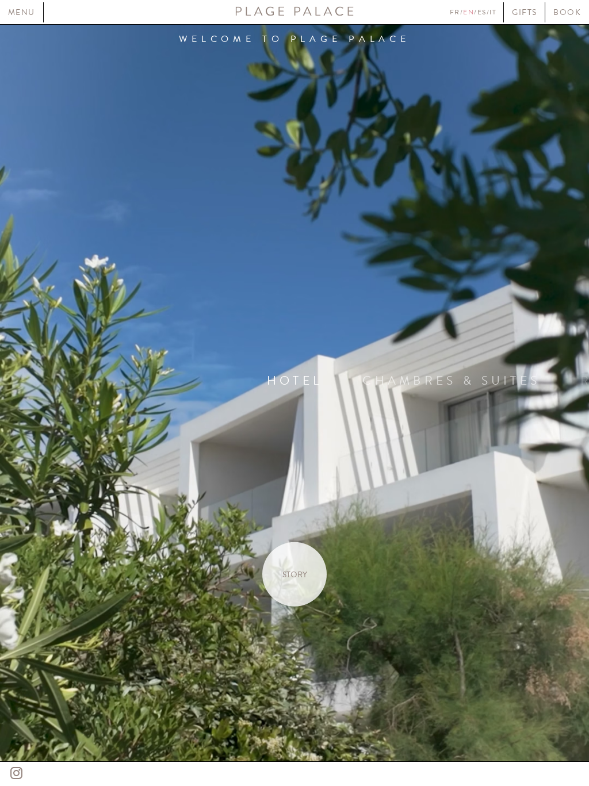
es (482, 12)
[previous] (147, 393)
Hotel (295, 380)
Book (567, 12)
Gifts (524, 12)
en (468, 12)
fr (455, 12)
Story (294, 574)
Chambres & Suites (451, 380)
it (492, 12)
